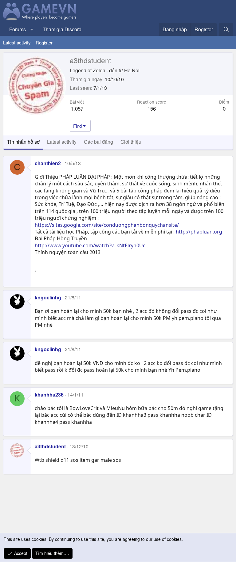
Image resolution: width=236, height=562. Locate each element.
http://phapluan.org (199, 231)
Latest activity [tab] (62, 141)
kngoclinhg (48, 297)
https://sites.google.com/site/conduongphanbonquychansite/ (107, 225)
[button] (32, 29)
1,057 (77, 108)
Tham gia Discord (62, 29)
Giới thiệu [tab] (130, 141)
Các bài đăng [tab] (98, 141)
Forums (17, 29)
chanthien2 (48, 163)
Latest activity (17, 42)
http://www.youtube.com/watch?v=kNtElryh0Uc (90, 245)
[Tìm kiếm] (226, 29)
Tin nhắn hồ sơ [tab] (23, 141)
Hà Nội (132, 70)
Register (44, 42)
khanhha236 (49, 394)
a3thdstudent (50, 446)
